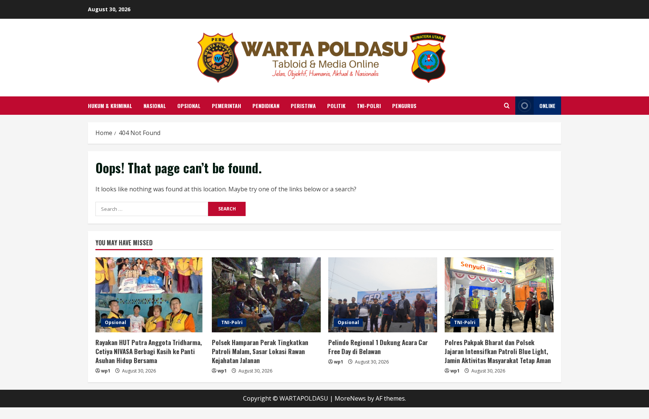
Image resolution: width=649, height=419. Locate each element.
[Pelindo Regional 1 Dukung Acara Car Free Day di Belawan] (382, 294)
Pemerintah (226, 106)
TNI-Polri (369, 106)
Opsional (189, 106)
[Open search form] (507, 105)
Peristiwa (303, 106)
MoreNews (350, 398)
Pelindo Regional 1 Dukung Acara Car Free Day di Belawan (378, 347)
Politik (336, 106)
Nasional (154, 106)
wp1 (105, 371)
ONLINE (547, 106)
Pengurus (404, 106)
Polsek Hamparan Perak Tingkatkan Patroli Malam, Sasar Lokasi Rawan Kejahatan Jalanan (260, 351)
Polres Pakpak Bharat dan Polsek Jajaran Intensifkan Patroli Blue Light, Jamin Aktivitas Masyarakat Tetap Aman (498, 351)
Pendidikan (265, 106)
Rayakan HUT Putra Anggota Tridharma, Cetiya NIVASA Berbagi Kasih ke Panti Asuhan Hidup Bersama (148, 351)
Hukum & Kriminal (110, 106)
